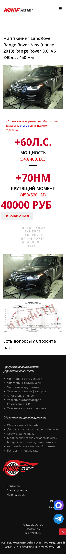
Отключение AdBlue (20, 395)
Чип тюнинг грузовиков (23, 387)
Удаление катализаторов (24, 400)
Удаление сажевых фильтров (26, 391)
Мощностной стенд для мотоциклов (31, 442)
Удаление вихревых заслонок (27, 408)
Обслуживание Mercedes (23, 425)
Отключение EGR (18, 404)
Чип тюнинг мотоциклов (24, 383)
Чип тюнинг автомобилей (24, 379)
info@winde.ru (33, 533)
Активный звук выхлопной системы (31, 446)
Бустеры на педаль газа (23, 450)
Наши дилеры (16, 494)
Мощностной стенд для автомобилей (32, 438)
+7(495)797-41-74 (33, 528)
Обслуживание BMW (20, 433)
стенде (24, 125)
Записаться (18, 216)
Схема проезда (17, 490)
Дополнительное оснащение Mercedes (33, 429)
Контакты (13, 486)
